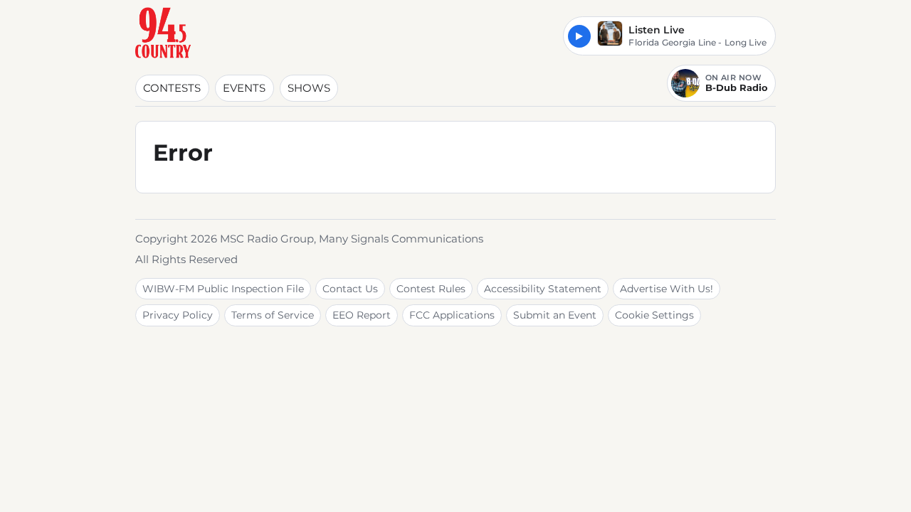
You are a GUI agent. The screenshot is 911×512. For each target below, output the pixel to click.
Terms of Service (272, 315)
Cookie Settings (654, 315)
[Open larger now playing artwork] (610, 36)
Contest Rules (430, 288)
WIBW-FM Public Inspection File (223, 288)
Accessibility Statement (542, 288)
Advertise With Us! (666, 288)
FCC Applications (452, 315)
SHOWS (309, 88)
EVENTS (244, 88)
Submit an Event (554, 315)
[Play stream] (579, 36)
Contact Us (350, 288)
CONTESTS (172, 88)
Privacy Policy (177, 315)
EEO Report (361, 315)
